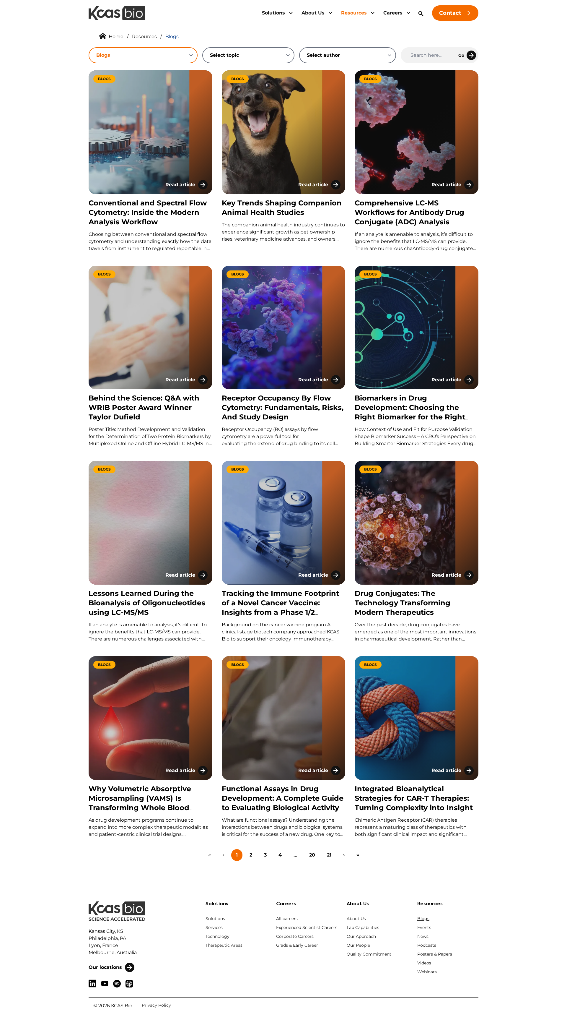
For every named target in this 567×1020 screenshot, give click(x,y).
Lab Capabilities (363, 927)
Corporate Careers (295, 936)
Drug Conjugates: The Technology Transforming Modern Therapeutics (402, 603)
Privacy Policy (156, 1005)
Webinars (427, 971)
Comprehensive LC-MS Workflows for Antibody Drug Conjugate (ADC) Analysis (409, 212)
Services (214, 927)
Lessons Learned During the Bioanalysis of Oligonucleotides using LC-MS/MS (147, 603)
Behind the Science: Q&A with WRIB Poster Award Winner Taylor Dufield (144, 407)
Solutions (273, 13)
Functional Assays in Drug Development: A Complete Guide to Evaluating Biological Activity (282, 798)
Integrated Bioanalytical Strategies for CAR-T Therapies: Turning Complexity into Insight (414, 798)
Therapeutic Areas (224, 945)
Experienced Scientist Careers (306, 927)
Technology (217, 936)
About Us (313, 13)
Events (424, 927)
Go (461, 55)
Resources (354, 13)
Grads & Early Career (297, 945)
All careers (287, 918)
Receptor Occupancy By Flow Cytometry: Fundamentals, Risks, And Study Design (282, 407)
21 (329, 855)
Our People (358, 945)
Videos (424, 963)
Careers (393, 13)
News (422, 936)
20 (312, 855)
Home (116, 36)
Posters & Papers (434, 954)
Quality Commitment (369, 954)
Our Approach (361, 936)
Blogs (423, 918)
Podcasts (426, 945)
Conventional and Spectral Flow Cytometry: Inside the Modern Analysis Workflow (148, 212)
